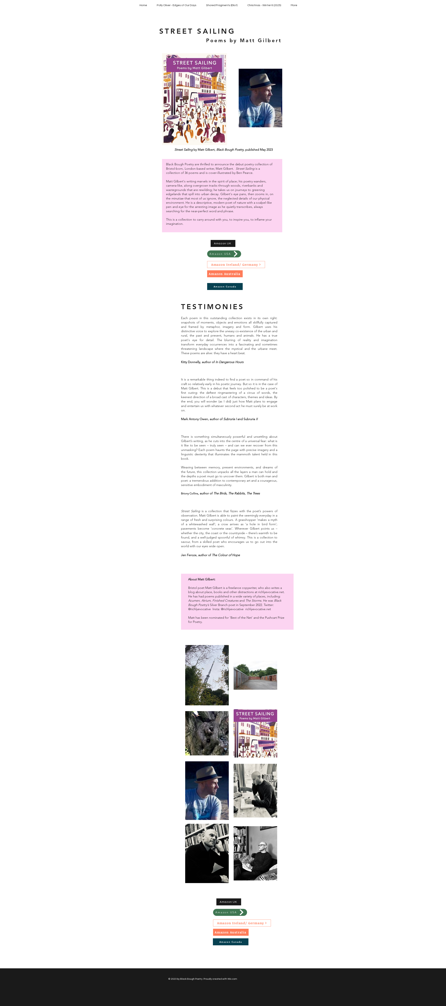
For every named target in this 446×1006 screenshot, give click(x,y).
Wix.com (232, 979)
